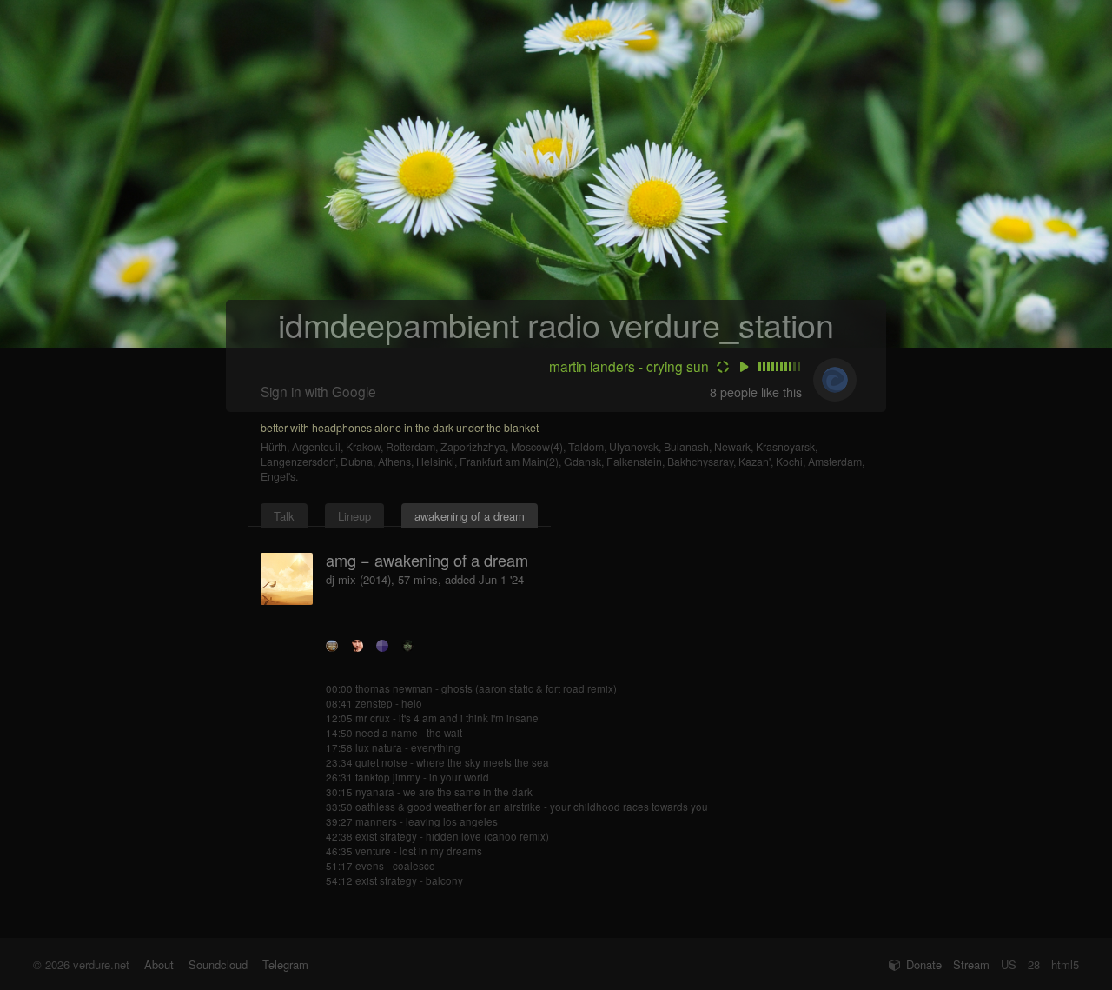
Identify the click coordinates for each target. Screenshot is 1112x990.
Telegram (285, 964)
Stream (971, 964)
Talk (284, 516)
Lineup (354, 516)
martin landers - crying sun (629, 365)
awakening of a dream (469, 516)
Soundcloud (218, 964)
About (159, 964)
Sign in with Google (318, 391)
